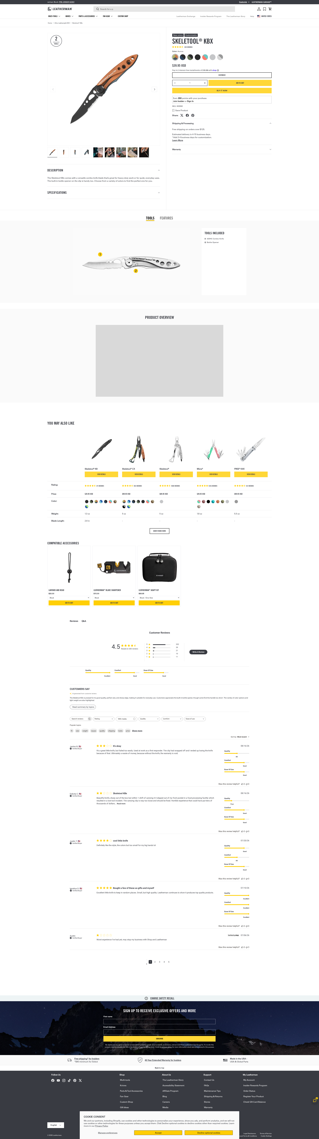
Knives (68, 16)
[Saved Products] (264, 9)
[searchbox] (78, 719)
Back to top (159, 1068)
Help (252, 16)
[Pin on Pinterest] (193, 115)
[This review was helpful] (242, 784)
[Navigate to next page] (159, 964)
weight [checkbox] (85, 731)
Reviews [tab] (74, 621)
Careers (166, 1102)
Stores (207, 1102)
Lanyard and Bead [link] (56, 590)
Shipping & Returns (213, 1096)
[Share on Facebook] (187, 115)
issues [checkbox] (93, 731)
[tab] (150, 218)
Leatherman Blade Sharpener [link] (107, 590)
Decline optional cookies (208, 1132)
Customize (222, 75)
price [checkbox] (128, 731)
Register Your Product (253, 1096)
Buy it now (222, 90)
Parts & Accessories (87, 16)
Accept (158, 1132)
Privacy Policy (101, 1126)
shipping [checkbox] (111, 731)
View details (101, 474)
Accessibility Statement (173, 1085)
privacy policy (167, 1047)
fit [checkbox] (72, 731)
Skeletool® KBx (77, 23)
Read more (121, 804)
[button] (270, 9)
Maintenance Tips (212, 1091)
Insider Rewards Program (210, 16)
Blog (164, 1096)
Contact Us (209, 1080)
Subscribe (159, 1039)
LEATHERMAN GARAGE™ (262, 2)
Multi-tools (52, 16)
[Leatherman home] (59, 9)
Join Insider (178, 101)
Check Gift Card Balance (254, 1102)
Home (50, 23)
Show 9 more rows (159, 531)
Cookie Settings (266, 1136)
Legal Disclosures (249, 1133)
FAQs (206, 1085)
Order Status (249, 1091)
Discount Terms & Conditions (247, 1136)
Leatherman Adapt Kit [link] (149, 590)
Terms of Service (266, 1133)
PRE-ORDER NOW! (74, 2)
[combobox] (164, 9)
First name (107, 1016)
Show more (137, 731)
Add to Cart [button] (69, 603)
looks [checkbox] (120, 731)
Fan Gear (106, 16)
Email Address (109, 1027)
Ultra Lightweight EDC (62, 23)
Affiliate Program (170, 1091)
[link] (69, 567)
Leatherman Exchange (185, 16)
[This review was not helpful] (246, 784)
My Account (249, 1080)
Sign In (190, 101)
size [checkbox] (77, 731)
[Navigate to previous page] (159, 960)
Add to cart (240, 83)
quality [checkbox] (102, 731)
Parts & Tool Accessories (131, 1091)
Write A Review (198, 652)
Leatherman (57, 1135)
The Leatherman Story (235, 16)
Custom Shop (123, 16)
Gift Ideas (124, 1107)
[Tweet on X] (182, 115)
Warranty (208, 1107)
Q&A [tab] (84, 621)
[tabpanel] (159, 262)
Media (165, 1107)
